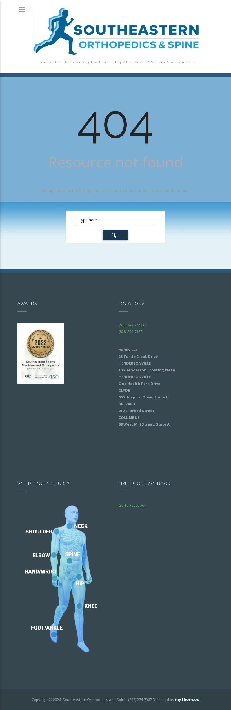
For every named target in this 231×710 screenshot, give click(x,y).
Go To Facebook (132, 505)
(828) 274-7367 (130, 331)
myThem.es (187, 699)
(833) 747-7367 (130, 324)
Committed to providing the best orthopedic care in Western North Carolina (118, 62)
